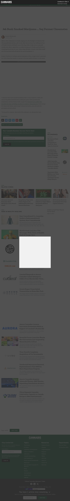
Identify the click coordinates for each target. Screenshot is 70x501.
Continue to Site (63, 1)
